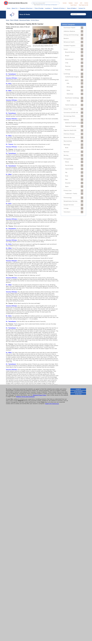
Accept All (78, 389)
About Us (15, 8)
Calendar (65, 3)
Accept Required (78, 391)
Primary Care (43, 4)
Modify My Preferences (52, 403)
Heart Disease (47, 4)
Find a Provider (39, 8)
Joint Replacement (54, 4)
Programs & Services (26, 8)
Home (8, 8)
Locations (48, 8)
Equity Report (74, 5)
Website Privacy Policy (39, 395)
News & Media (71, 8)
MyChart (86, 3)
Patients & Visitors (59, 8)
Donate (76, 3)
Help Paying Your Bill (83, 5)
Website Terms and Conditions (25, 396)
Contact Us (81, 8)
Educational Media (24, 20)
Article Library (35, 20)
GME (81, 3)
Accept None (78, 393)
